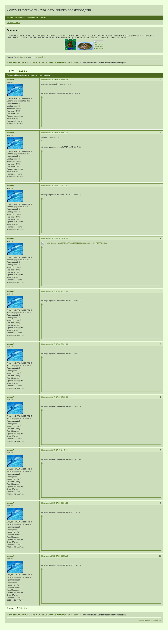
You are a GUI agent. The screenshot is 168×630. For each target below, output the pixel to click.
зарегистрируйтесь (39, 57)
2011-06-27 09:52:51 (59, 185)
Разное (76, 63)
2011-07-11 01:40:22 (59, 450)
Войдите (23, 57)
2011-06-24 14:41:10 (59, 132)
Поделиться (46, 79)
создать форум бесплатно (150, 620)
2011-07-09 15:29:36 (59, 397)
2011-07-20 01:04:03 (59, 503)
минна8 (10, 79)
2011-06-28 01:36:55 (59, 238)
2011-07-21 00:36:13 (59, 556)
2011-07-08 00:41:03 (59, 344)
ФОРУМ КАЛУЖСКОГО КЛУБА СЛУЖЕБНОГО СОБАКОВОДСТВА (40, 63)
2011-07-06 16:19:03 (59, 291)
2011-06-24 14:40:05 (59, 79)
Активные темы (13, 23)
